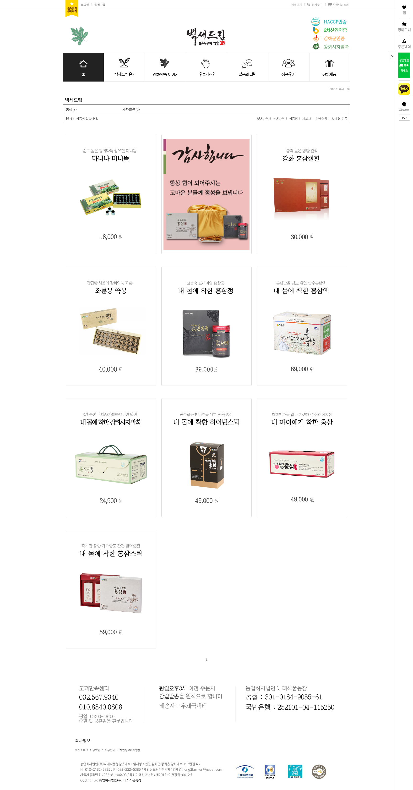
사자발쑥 (129, 109)
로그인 (85, 4)
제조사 (306, 118)
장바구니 (317, 4)
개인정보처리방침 (130, 750)
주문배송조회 (341, 4)
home (331, 89)
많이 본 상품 (339, 118)
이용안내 (110, 750)
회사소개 (80, 750)
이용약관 (95, 750)
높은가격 (279, 118)
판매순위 (321, 118)
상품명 (293, 118)
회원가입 (100, 4)
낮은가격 (263, 118)
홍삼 (69, 109)
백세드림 (344, 89)
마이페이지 (295, 4)
